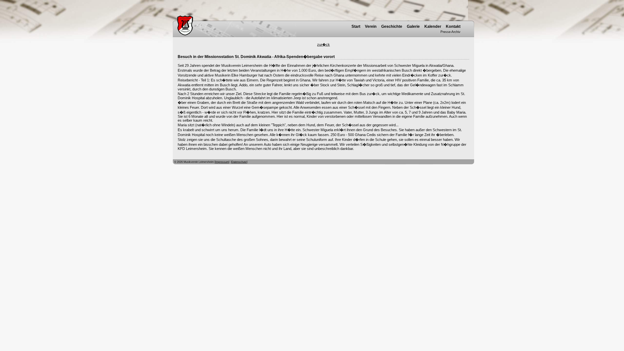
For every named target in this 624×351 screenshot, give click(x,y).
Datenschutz (239, 161)
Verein (371, 26)
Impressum (222, 161)
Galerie (413, 26)
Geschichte (391, 26)
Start (355, 26)
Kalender (432, 26)
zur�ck (323, 45)
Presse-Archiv (450, 32)
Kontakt (453, 26)
